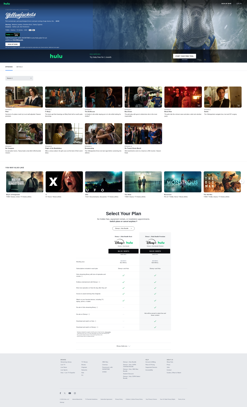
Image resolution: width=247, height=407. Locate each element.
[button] (9, 66)
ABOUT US (170, 359)
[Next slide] (241, 181)
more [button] (57, 21)
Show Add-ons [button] (122, 346)
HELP (147, 359)
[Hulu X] (66, 393)
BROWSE (63, 359)
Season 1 (10, 78)
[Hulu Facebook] (62, 393)
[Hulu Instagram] (75, 393)
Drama (13, 30)
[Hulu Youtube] (71, 393)
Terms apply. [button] (108, 332)
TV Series (20, 30)
